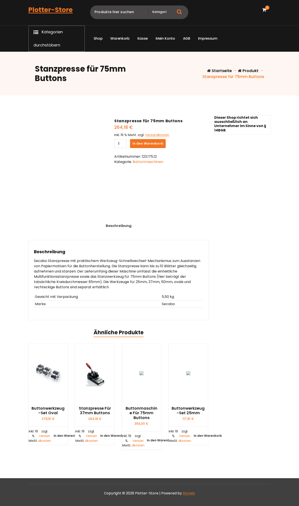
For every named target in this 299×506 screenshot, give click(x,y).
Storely (189, 493)
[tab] (119, 225)
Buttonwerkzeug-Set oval (48, 410)
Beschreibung (119, 225)
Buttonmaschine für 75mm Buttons (141, 413)
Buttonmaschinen (148, 161)
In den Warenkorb (148, 143)
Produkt (250, 70)
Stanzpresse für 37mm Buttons (95, 410)
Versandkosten (157, 135)
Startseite (221, 70)
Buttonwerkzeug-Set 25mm (188, 410)
